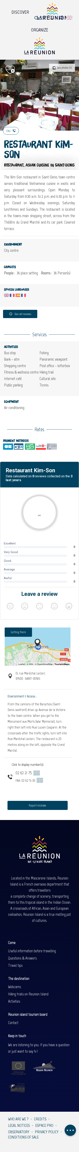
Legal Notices (19, 1125)
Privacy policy (47, 1132)
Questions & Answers (22, 958)
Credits (40, 1119)
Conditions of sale (23, 1137)
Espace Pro (44, 1125)
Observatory (18, 1132)
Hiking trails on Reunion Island (28, 994)
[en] (69, 18)
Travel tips (15, 965)
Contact (13, 1023)
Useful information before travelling (32, 951)
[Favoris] (52, 17)
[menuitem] (20, 11)
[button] (60, 17)
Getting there (18, 632)
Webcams (14, 987)
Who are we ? (18, 1119)
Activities (14, 1001)
